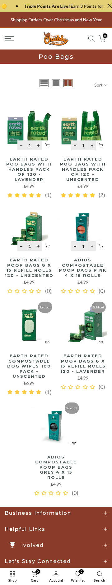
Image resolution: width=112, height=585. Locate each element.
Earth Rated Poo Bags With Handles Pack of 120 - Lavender (29, 169)
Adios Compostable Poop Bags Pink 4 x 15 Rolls (83, 267)
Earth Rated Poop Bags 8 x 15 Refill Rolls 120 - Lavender (83, 363)
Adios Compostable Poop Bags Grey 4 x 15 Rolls (56, 467)
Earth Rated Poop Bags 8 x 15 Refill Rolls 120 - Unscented (29, 267)
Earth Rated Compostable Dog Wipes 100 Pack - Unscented (29, 366)
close (108, 5)
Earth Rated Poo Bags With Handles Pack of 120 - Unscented (83, 169)
